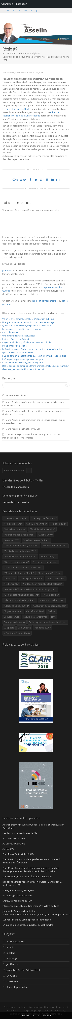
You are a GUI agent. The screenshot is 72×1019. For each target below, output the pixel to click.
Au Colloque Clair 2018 (14, 843)
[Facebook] (13, 10)
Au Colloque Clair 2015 (14, 838)
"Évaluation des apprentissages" (49, 605)
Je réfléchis (12, 964)
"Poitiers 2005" (11, 583)
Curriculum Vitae (10, 332)
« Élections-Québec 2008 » (17, 633)
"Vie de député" (51, 594)
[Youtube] (36, 10)
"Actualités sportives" (15, 529)
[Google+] (25, 10)
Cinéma (51, 611)
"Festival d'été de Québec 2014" (20, 556)
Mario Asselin (12, 402)
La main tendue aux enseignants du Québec (23, 362)
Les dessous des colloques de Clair (20, 833)
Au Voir (10, 947)
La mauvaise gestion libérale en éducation (22, 329)
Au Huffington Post (16, 941)
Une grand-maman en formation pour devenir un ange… (29, 322)
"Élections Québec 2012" (51, 600)
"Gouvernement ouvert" (16, 562)
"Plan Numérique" (56, 578)
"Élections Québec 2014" (16, 605)
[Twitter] (8, 10)
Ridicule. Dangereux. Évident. (15, 339)
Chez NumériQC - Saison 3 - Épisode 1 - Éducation (27, 876)
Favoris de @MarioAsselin (16, 502)
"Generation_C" (48, 556)
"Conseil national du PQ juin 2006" (21, 545)
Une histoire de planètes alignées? (18, 335)
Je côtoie (11, 952)
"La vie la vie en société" (45, 562)
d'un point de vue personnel (44, 300)
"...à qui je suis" (58, 523)
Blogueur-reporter (13, 611)
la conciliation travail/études (17, 108)
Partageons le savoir (14, 622)
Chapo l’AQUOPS (32, 428)
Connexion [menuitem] (7, 3)
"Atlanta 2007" (45, 534)
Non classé (33, 72)
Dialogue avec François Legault (18, 890)
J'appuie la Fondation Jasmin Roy (19, 911)
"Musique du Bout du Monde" (19, 572)
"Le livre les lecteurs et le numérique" (23, 567)
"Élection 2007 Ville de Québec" (19, 600)
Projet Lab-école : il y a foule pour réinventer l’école (26, 342)
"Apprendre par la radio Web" (19, 534)
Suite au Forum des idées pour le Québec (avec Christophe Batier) (36, 914)
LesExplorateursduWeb (35, 616)
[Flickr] (30, 10)
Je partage (12, 958)
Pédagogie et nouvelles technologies (47, 622)
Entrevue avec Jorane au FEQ (17, 900)
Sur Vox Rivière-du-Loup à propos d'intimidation (27, 919)
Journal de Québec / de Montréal (23, 970)
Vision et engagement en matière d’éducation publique (28, 319)
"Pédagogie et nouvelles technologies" (42, 583)
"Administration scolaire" (42, 529)
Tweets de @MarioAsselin (16, 486)
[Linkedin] (19, 10)
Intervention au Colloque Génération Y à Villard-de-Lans (31, 905)
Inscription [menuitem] (21, 3)
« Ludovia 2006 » (42, 627)
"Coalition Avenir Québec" (36, 540)
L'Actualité (12, 975)
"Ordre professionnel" (31, 578)
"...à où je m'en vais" (36, 523)
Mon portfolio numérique (14, 345)
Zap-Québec (24, 627)
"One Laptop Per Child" (49, 572)
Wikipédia (9, 627)
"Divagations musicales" (54, 545)
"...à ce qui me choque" (15, 518)
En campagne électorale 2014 (17, 895)
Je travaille (7, 270)
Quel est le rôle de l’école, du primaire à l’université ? (27, 325)
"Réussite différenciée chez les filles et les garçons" (30, 589)
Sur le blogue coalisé (17, 987)
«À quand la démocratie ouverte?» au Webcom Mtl (28, 924)
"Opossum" (10, 578)
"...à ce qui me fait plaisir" (44, 518)
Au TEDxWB (8, 848)
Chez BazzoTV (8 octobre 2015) (18, 854)
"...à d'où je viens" (13, 523)
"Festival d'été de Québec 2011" (20, 551)
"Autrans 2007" (11, 540)
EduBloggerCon (12, 616)
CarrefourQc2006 (35, 611)
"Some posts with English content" (21, 594)
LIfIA (53, 616)
